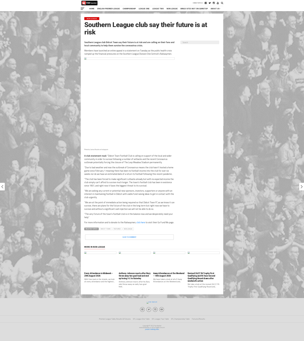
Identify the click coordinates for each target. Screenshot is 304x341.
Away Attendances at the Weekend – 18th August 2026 (168, 274)
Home (91, 8)
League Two (158, 8)
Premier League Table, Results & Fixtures (115, 319)
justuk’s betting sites (152, 329)
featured (117, 229)
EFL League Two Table (160, 319)
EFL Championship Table (180, 319)
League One (144, 8)
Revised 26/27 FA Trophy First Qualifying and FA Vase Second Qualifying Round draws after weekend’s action (201, 277)
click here (140, 222)
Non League (172, 8)
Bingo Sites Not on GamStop (194, 8)
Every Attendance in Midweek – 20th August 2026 (98, 274)
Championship (129, 8)
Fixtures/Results (198, 319)
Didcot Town (105, 229)
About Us (215, 8)
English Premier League (108, 8)
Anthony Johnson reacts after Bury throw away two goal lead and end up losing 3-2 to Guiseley (134, 276)
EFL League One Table (141, 319)
